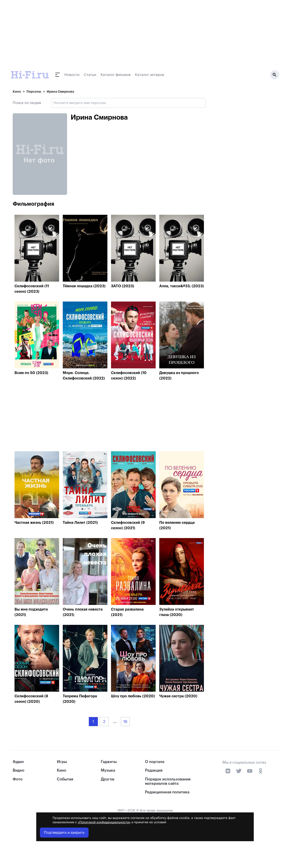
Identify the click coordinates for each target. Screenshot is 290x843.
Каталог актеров (149, 75)
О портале (154, 762)
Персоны (34, 91)
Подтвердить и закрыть (64, 832)
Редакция (153, 770)
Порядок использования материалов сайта (168, 781)
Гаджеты (109, 762)
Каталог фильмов (115, 75)
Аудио (18, 762)
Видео (18, 770)
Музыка (108, 770)
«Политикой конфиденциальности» (104, 822)
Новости (71, 75)
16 (125, 722)
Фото (17, 779)
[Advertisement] (109, 417)
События (65, 779)
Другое (107, 779)
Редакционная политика (167, 792)
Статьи (90, 75)
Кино (17, 91)
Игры (62, 762)
